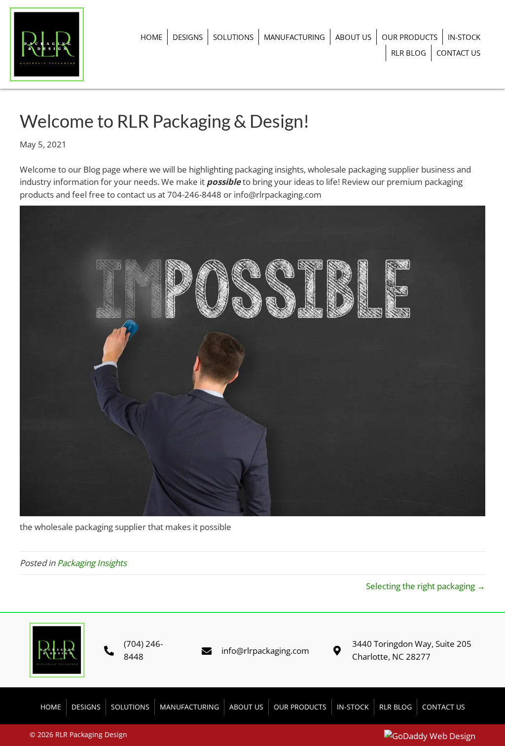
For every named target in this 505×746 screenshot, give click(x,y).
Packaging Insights (92, 562)
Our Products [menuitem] (409, 37)
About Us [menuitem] (353, 37)
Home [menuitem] (151, 37)
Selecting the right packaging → (425, 586)
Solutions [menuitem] (233, 37)
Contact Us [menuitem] (458, 53)
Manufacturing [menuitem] (294, 37)
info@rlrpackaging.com (265, 650)
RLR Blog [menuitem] (408, 53)
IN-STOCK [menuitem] (464, 37)
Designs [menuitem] (188, 37)
